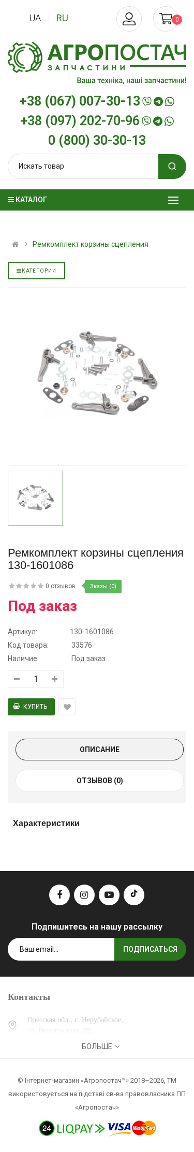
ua (35, 17)
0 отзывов (61, 586)
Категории (39, 271)
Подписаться (150, 949)
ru (62, 17)
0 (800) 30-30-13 (97, 140)
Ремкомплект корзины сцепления (90, 244)
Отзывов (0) (100, 780)
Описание (100, 749)
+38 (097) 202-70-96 (80, 121)
